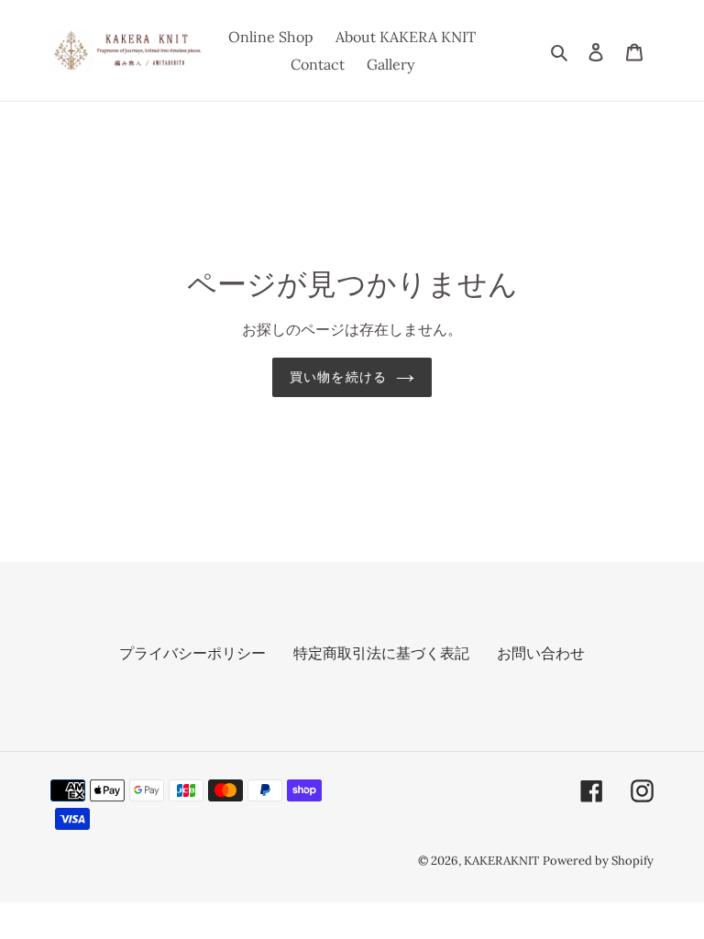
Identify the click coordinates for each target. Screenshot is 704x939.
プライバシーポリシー (192, 653)
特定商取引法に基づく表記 (381, 653)
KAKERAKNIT (501, 860)
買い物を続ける (338, 377)
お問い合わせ (541, 653)
